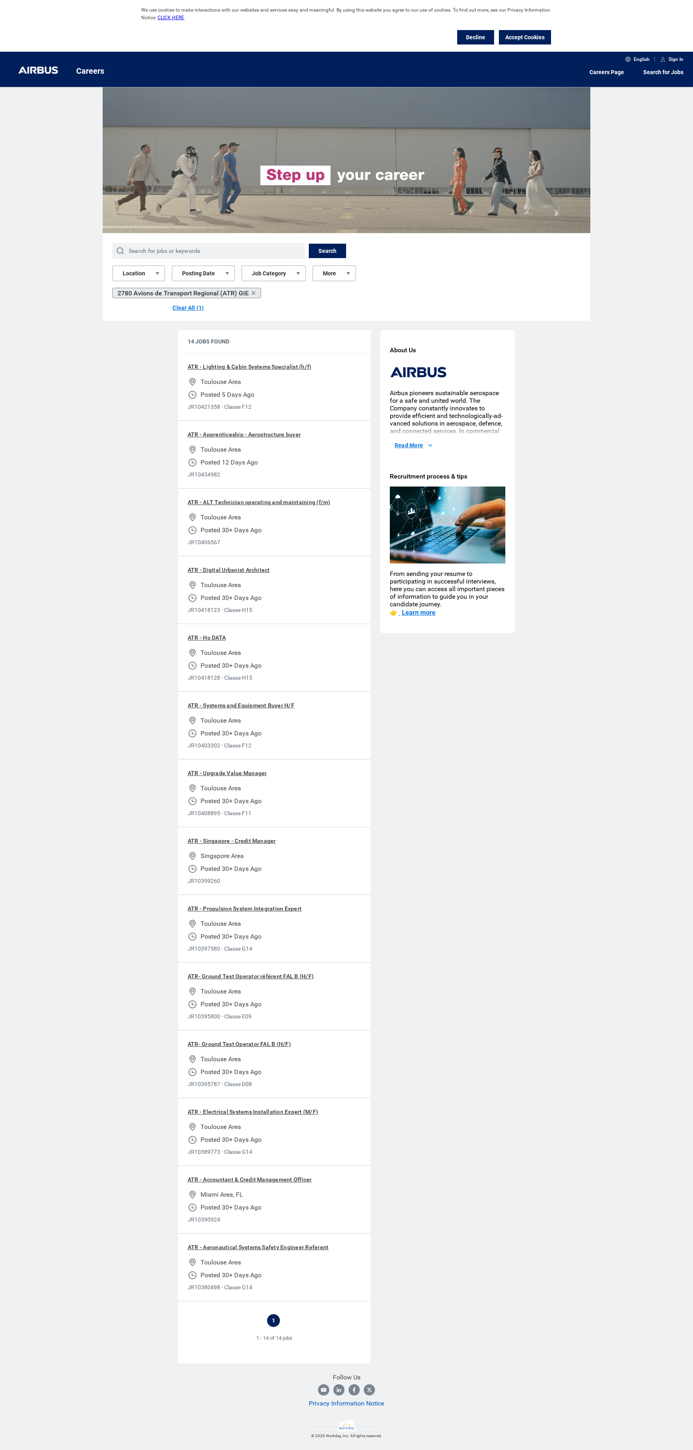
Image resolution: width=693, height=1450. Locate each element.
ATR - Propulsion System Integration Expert (245, 908)
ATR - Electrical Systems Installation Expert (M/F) (253, 1112)
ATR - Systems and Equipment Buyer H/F (241, 705)
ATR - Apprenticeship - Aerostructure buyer (244, 434)
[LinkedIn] (338, 1389)
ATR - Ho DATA (207, 637)
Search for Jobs (663, 72)
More (329, 273)
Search (327, 251)
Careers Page (607, 72)
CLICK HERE (171, 17)
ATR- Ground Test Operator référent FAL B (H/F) (251, 976)
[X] (369, 1389)
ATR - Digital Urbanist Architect (229, 570)
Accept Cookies (525, 37)
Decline (475, 37)
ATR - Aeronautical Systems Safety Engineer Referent (258, 1247)
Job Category (269, 273)
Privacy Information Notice (346, 1403)
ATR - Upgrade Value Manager (227, 773)
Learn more (419, 612)
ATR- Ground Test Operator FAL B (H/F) (239, 1044)
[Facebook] (354, 1389)
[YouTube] (323, 1389)
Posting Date (198, 273)
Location (134, 273)
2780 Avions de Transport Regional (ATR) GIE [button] (183, 293)
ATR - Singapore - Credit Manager (232, 841)
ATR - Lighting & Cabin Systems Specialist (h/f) (249, 367)
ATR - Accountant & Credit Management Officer (250, 1179)
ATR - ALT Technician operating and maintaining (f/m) (259, 502)
